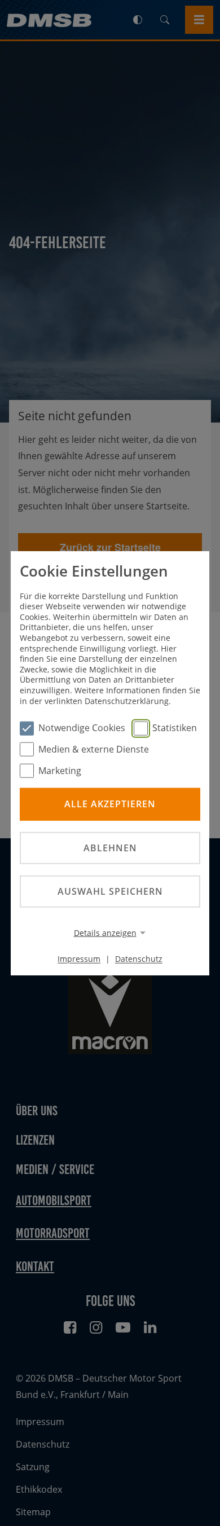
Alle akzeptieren (110, 804)
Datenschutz (138, 958)
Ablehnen (110, 847)
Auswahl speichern (110, 891)
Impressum (79, 958)
